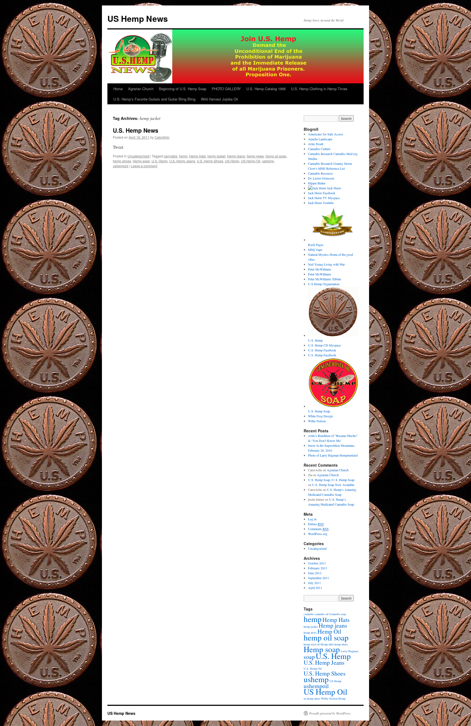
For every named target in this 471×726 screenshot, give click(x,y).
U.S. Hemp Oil (313, 668)
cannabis (170, 156)
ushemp (268, 161)
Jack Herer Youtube (321, 203)
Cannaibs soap (337, 614)
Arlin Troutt (315, 144)
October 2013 (317, 563)
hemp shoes (122, 161)
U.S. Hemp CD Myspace (324, 345)
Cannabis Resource (320, 173)
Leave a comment (144, 165)
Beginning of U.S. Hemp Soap (182, 88)
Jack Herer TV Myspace (324, 198)
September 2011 (318, 578)
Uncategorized (138, 156)
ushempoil (120, 165)
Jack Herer (333, 188)
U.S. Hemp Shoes (210, 161)
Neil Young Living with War (326, 264)
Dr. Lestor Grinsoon (321, 178)
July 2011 (314, 583)
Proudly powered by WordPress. (330, 713)
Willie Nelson (317, 421)
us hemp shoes (312, 698)
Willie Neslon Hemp (333, 698)
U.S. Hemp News (135, 130)
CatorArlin (162, 137)
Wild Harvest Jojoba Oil (219, 99)
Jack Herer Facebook (321, 193)
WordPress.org (317, 533)
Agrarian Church (140, 88)
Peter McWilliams (319, 269)
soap (309, 657)
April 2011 (315, 587)
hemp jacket (216, 156)
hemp (183, 156)
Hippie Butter (316, 183)
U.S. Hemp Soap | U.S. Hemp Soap (331, 480)
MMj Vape (315, 249)
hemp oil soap (275, 156)
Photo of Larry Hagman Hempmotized (333, 455)
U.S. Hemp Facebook (322, 350)
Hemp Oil (329, 631)
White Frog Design (320, 416)
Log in (312, 519)
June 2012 (314, 573)
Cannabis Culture (319, 149)
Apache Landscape (320, 139)
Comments (318, 529)
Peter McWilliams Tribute (324, 279)
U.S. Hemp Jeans (182, 161)
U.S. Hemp (160, 161)
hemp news (255, 156)
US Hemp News (137, 18)
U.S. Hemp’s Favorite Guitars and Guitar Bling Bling (154, 99)
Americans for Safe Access (325, 134)
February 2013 (317, 568)
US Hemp (232, 161)
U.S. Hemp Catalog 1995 (266, 88)
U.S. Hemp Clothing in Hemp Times (319, 88)
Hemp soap (141, 161)
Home (118, 88)
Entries (316, 524)
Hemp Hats (197, 156)
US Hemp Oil (250, 161)
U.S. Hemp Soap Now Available (333, 484)
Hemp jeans (236, 156)
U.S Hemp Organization (323, 284)
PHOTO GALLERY (226, 88)
